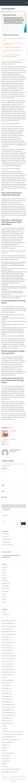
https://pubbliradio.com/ (7, 650)
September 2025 (6, 588)
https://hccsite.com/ (6, 682)
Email (3, 491)
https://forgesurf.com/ (7, 693)
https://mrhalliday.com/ (7, 661)
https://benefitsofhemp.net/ (8, 715)
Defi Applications (6, 542)
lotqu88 (4, 726)
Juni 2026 (4, 572)
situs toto (4, 728)
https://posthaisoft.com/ (7, 653)
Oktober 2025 (5, 586)
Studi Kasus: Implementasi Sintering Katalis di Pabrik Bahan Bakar (14, 43)
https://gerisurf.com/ (7, 688)
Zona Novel (5, 515)
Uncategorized (5, 614)
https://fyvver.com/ (6, 691)
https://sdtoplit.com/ (7, 645)
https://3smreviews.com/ (8, 723)
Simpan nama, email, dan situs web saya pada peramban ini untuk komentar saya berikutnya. (13, 506)
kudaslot (4, 750)
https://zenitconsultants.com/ (9, 620)
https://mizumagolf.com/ (8, 664)
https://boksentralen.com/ (8, 709)
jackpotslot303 (5, 745)
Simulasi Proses (13, 431)
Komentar (4, 468)
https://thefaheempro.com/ (8, 631)
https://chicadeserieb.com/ (8, 707)
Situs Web (4, 497)
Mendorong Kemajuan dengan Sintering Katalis (12, 51)
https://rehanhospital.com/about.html (11, 739)
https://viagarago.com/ (7, 629)
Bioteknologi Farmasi (7, 539)
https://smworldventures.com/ (9, 634)
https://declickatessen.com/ (8, 704)
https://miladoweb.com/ (7, 666)
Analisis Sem (12, 439)
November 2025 (6, 583)
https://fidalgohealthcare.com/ (9, 736)
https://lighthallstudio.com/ (8, 672)
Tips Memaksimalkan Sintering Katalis (12, 47)
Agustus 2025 (5, 591)
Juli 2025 (4, 594)
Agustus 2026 (5, 567)
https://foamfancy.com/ (7, 696)
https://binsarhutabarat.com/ (9, 712)
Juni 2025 (4, 596)
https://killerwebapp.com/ (8, 680)
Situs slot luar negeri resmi (8, 753)
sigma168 (4, 747)
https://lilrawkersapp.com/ (8, 669)
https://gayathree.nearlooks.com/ (10, 772)
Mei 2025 (4, 599)
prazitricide (4, 677)
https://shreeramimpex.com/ (8, 642)
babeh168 (4, 764)
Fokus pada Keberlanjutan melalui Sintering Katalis (13, 39)
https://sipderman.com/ (7, 637)
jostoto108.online (6, 755)
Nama (3, 485)
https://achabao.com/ (7, 720)
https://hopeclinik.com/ (7, 742)
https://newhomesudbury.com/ (9, 656)
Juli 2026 (4, 569)
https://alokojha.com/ (7, 718)
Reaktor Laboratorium (7, 544)
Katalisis (4, 612)
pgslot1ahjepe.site (6, 758)
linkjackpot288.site (6, 761)
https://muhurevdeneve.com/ (9, 658)
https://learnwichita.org (7, 674)
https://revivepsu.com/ (7, 647)
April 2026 (4, 578)
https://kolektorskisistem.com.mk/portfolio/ (12, 734)
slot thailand (5, 766)
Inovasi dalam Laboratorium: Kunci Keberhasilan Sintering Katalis (11, 55)
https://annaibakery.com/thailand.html (11, 769)
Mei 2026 (4, 575)
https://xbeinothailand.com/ (8, 623)
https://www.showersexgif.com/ (9, 626)
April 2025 (4, 602)
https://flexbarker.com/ (7, 699)
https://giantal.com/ (6, 685)
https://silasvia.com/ (6, 639)
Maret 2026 (5, 580)
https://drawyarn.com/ (7, 701)
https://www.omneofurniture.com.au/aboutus (12, 731)
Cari (3, 521)
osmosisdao (8, 11)
